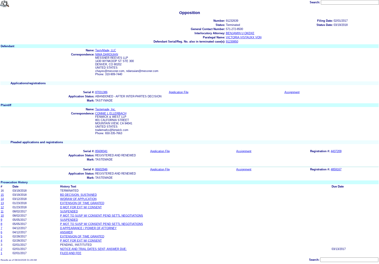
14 (2, 199)
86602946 (101, 169)
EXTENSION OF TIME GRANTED (82, 203)
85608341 (101, 151)
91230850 (232, 41)
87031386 (101, 92)
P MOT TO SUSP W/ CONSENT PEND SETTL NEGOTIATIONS (101, 215)
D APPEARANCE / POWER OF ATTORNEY (88, 228)
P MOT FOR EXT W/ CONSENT (81, 240)
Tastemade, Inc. (105, 109)
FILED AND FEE (70, 253)
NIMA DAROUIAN (106, 54)
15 (2, 194)
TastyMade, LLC (105, 50)
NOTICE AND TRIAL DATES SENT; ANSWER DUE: (93, 249)
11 (2, 211)
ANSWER (66, 232)
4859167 (336, 169)
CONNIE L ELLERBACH (110, 113)
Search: (315, 2)
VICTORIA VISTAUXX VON (243, 37)
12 (2, 207)
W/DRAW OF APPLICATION (78, 199)
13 (2, 203)
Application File (178, 92)
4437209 (336, 151)
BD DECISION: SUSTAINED (78, 194)
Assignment (292, 92)
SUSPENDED (69, 211)
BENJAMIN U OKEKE (240, 33)
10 (2, 215)
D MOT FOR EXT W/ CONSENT (81, 207)
